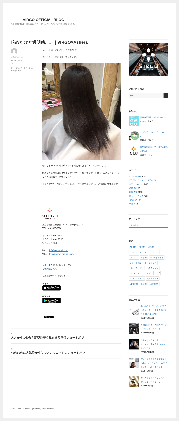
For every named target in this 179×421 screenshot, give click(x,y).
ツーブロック (150, 263)
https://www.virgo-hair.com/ (61, 254)
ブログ (13, 64)
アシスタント (136, 252)
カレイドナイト (157, 257)
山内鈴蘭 (134, 284)
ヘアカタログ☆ (136, 184)
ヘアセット (135, 273)
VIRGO (151, 247)
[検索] (166, 95)
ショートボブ (136, 263)
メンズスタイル (137, 278)
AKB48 (133, 247)
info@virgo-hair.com (58, 250)
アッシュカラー (151, 252)
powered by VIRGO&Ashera (43, 409)
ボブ (158, 273)
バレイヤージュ (137, 268)
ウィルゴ (134, 257)
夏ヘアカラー (152, 278)
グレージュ (15, 68)
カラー (144, 257)
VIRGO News (135, 176)
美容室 (144, 284)
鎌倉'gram (154, 284)
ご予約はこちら (49, 269)
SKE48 (142, 247)
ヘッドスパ (148, 273)
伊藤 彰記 (133, 188)
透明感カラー (16, 71)
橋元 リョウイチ (136, 196)
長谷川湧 (133, 200)
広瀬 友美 (133, 192)
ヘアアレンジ (152, 268)
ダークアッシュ (26, 68)
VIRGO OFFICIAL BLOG (43, 20)
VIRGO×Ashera (17, 57)
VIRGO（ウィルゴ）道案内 (141, 180)
